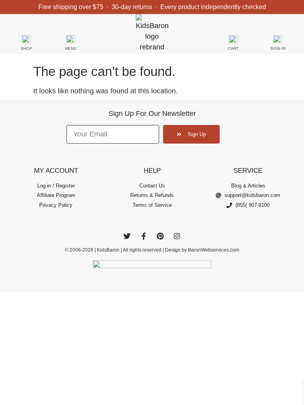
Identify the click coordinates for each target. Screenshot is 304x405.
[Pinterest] (160, 236)
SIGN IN (277, 48)
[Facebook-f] (143, 236)
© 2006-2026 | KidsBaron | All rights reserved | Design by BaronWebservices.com (152, 250)
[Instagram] (176, 236)
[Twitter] (127, 236)
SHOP (26, 48)
